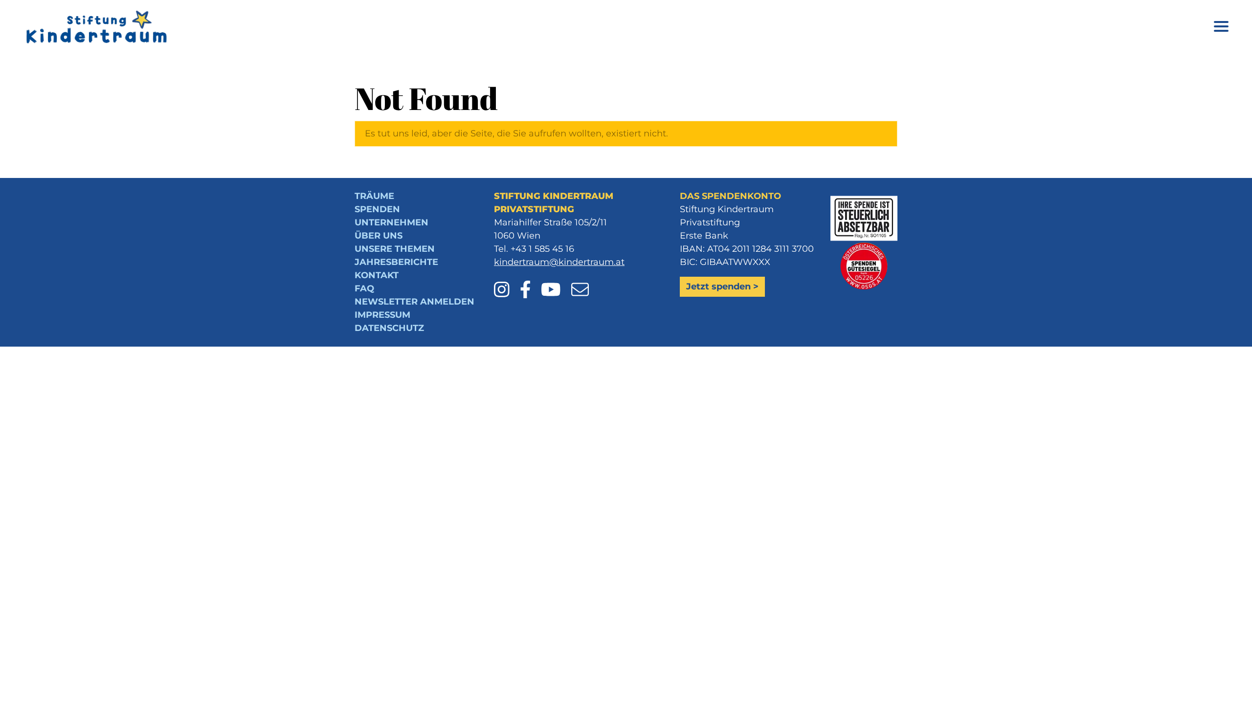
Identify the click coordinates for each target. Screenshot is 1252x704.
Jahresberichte (396, 262)
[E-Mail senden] (580, 282)
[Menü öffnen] (1221, 28)
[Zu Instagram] (505, 282)
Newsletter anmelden (414, 301)
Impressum (382, 314)
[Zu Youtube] (555, 282)
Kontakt (377, 275)
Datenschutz (389, 328)
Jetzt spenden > (722, 286)
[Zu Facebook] (529, 282)
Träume (374, 196)
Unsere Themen (395, 248)
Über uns (378, 235)
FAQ (364, 288)
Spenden (377, 209)
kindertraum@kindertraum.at (559, 262)
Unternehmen (391, 222)
